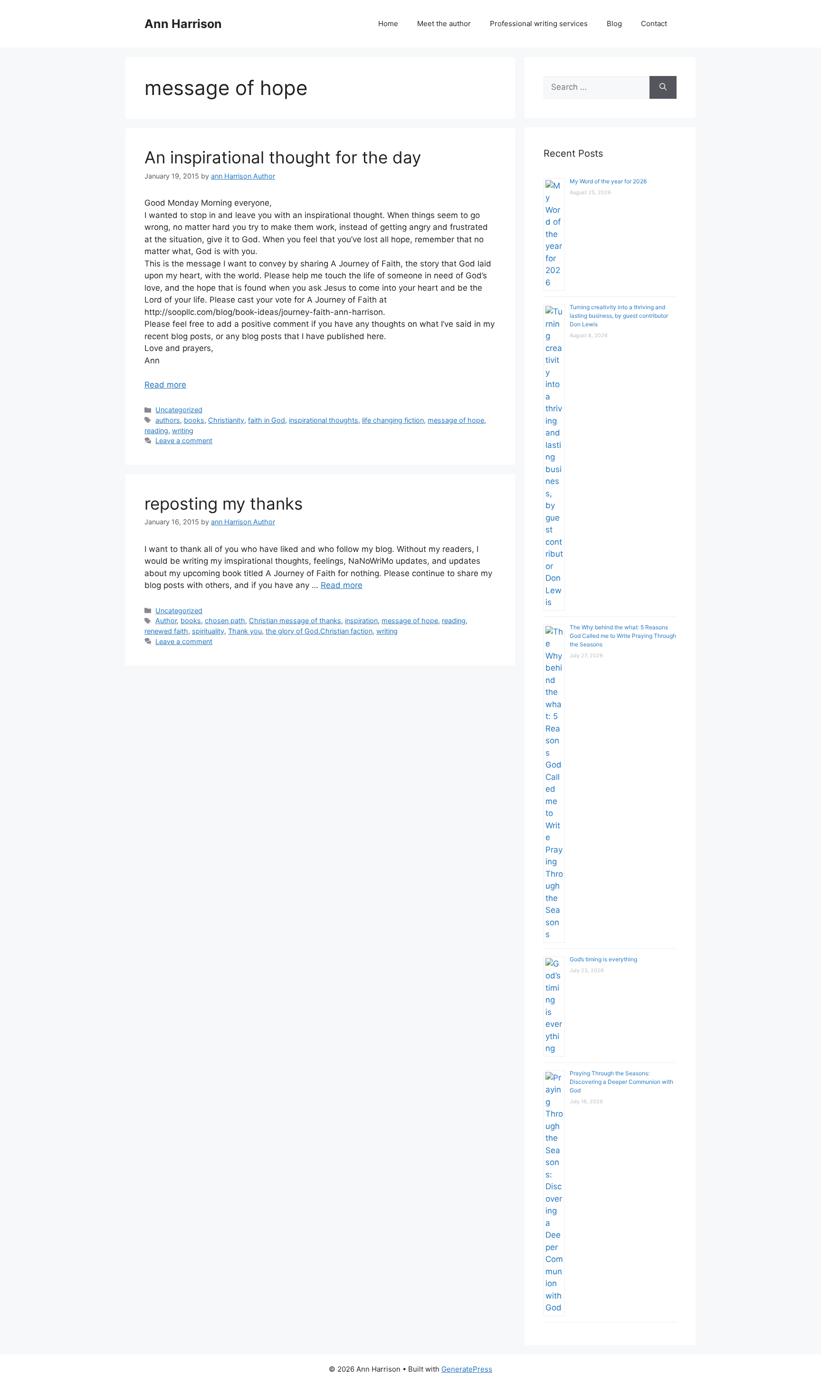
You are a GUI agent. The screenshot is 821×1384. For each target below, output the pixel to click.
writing (182, 431)
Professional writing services (539, 23)
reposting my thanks (223, 503)
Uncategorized (178, 410)
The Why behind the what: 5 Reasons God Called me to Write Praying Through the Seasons (623, 636)
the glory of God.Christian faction (319, 631)
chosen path (225, 620)
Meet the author (444, 23)
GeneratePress (466, 1369)
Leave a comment (183, 440)
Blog (614, 23)
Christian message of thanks (295, 620)
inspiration (361, 620)
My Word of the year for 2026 (608, 181)
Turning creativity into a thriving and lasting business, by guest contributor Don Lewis (619, 315)
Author (166, 620)
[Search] (663, 87)
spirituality (208, 631)
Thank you (245, 631)
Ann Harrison (183, 24)
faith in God (266, 420)
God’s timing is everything (603, 959)
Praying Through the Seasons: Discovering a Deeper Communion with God (621, 1082)
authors (167, 420)
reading (156, 431)
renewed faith (166, 631)
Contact (654, 23)
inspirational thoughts (323, 420)
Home (388, 23)
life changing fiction (393, 420)
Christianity (226, 420)
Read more (165, 384)
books (194, 420)
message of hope (456, 420)
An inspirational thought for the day (282, 157)
